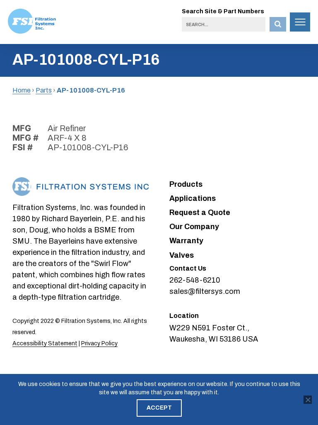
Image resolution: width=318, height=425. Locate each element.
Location (184, 315)
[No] (308, 400)
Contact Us (187, 268)
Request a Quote (199, 212)
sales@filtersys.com (204, 291)
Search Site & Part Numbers (223, 11)
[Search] (278, 24)
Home (21, 90)
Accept (159, 408)
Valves (181, 255)
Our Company (194, 226)
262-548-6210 (194, 280)
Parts (44, 90)
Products (185, 184)
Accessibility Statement (44, 343)
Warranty (186, 241)
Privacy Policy (99, 343)
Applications (192, 198)
